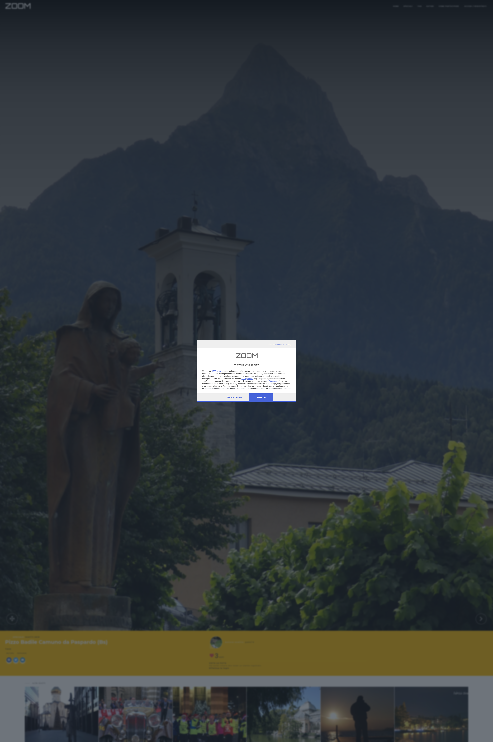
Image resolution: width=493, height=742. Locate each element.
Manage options (234, 397)
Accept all (261, 397)
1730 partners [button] (217, 371)
